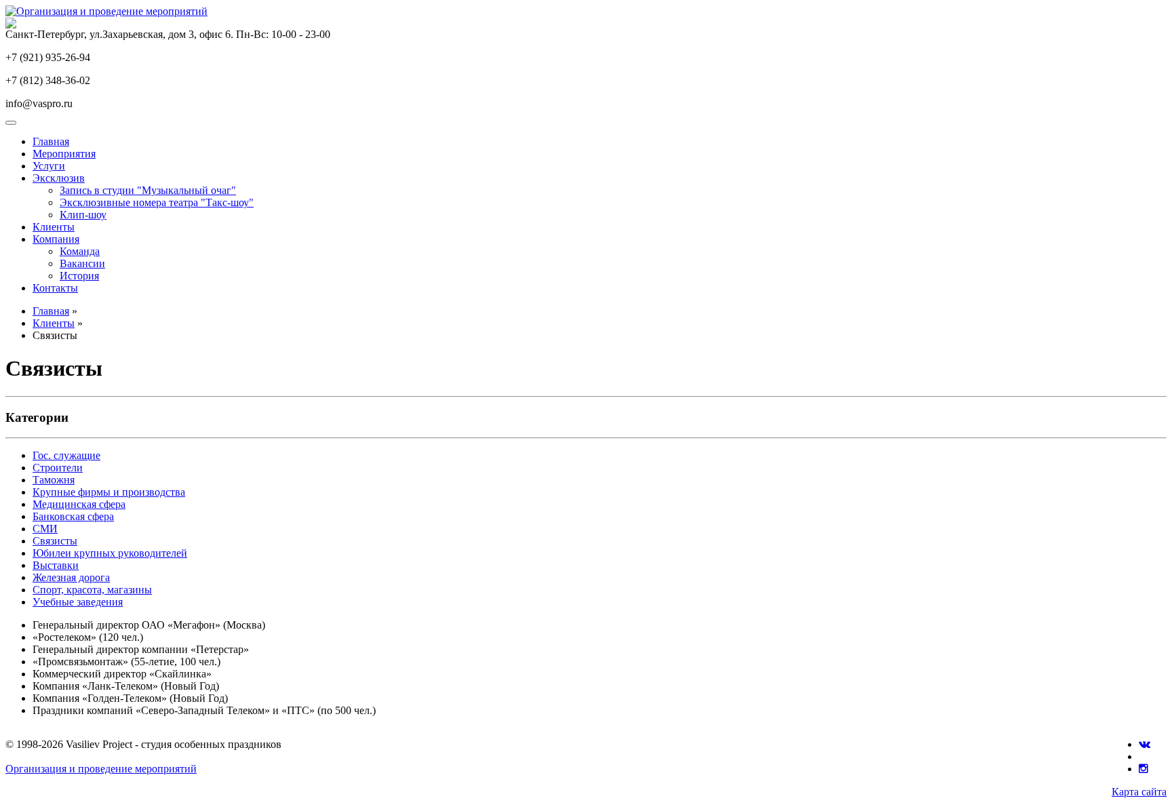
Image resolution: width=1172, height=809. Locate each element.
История (79, 275)
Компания (56, 239)
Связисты (55, 541)
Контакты (55, 288)
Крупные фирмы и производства (109, 492)
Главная (51, 141)
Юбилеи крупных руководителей (110, 553)
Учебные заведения (78, 602)
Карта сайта (1139, 791)
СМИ (45, 528)
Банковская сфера (73, 516)
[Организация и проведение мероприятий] (106, 11)
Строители (58, 467)
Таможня (54, 480)
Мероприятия (64, 153)
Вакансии (82, 263)
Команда (80, 251)
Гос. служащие (66, 455)
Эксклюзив (59, 178)
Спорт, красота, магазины (92, 589)
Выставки (56, 565)
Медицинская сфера (79, 504)
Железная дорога (71, 577)
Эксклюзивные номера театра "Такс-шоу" (157, 202)
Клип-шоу (83, 214)
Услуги (49, 166)
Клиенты (54, 227)
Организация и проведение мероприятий (101, 768)
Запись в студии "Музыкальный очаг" (148, 190)
